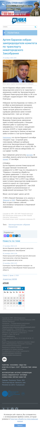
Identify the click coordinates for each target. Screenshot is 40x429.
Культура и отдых (8, 367)
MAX (13, 200)
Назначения (12, 227)
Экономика (14, 365)
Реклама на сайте (8, 385)
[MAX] (5, 236)
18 (8, 303)
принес (5, 159)
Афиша (34, 367)
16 (23, 300)
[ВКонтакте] (8, 236)
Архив (11, 275)
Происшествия (26, 367)
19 (11, 303)
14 (17, 300)
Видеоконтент (13, 375)
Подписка (12, 380)
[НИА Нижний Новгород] (19, 23)
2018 (17, 275)
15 (20, 300)
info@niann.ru (10, 336)
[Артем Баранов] (20, 71)
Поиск (19, 380)
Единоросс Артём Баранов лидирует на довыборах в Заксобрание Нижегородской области (19, 267)
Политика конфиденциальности (11, 355)
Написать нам (20, 382)
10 (5, 300)
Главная (5, 275)
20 (14, 303)
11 (8, 300)
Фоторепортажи (8, 373)
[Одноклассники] (11, 236)
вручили (29, 155)
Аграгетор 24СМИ (10, 279)
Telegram (6, 200)
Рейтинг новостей (19, 377)
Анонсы (5, 375)
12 (11, 300)
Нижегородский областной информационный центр (19, 327)
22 (20, 303)
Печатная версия (8, 382)
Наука (4, 369)
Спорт (18, 367)
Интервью (23, 375)
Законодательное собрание (19, 224)
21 (17, 303)
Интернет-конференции (23, 373)
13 (14, 300)
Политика (5, 365)
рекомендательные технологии (11, 353)
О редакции (20, 385)
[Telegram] (19, 236)
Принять (20, 425)
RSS (23, 380)
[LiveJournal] (16, 236)
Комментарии (7, 377)
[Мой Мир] (13, 236)
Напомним (7, 137)
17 (5, 303)
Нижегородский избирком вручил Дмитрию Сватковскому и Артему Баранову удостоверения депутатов (19, 258)
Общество (22, 365)
